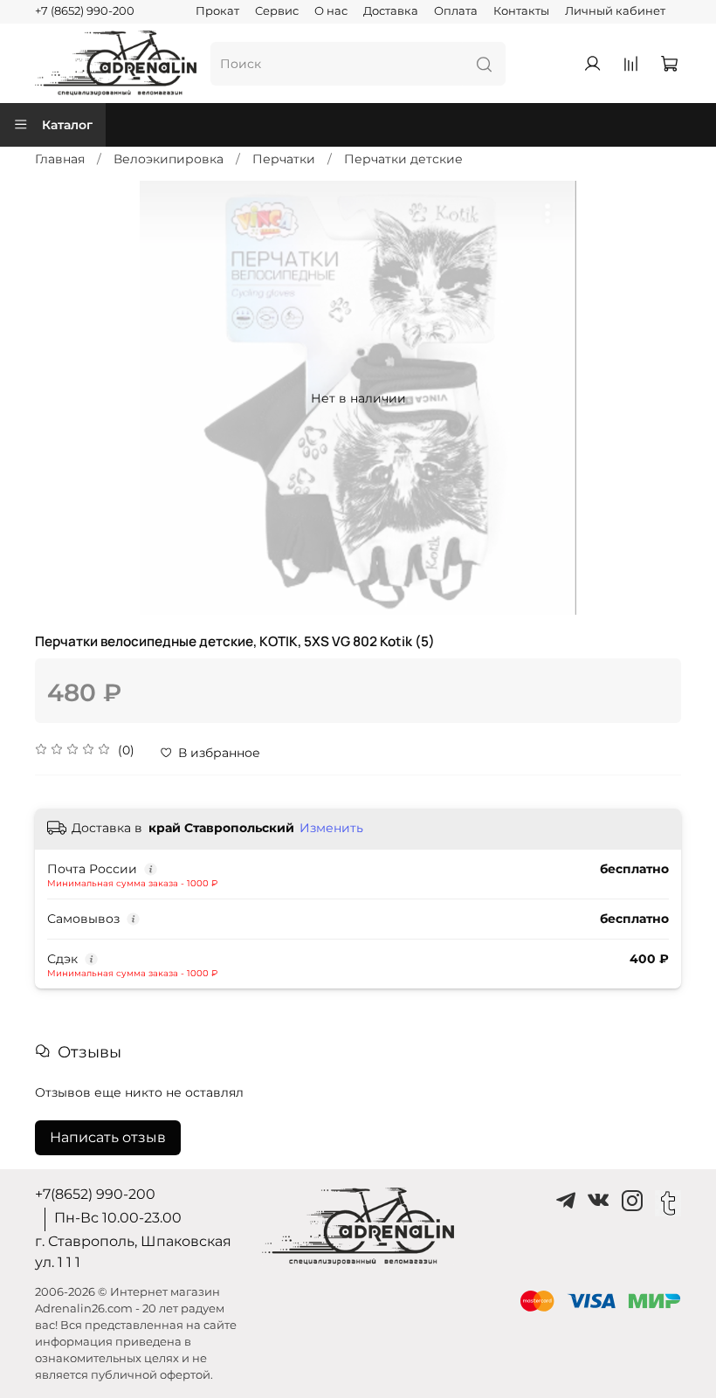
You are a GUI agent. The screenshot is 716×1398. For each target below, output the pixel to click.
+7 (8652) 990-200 (84, 10)
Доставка (390, 10)
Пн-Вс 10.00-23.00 (118, 1217)
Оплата (456, 10)
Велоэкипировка (169, 159)
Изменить (331, 828)
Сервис (277, 10)
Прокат (217, 10)
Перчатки (283, 159)
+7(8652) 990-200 (95, 1194)
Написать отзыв (108, 1137)
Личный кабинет (615, 10)
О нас (331, 10)
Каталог (67, 125)
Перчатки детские (403, 159)
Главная (60, 159)
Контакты (521, 10)
